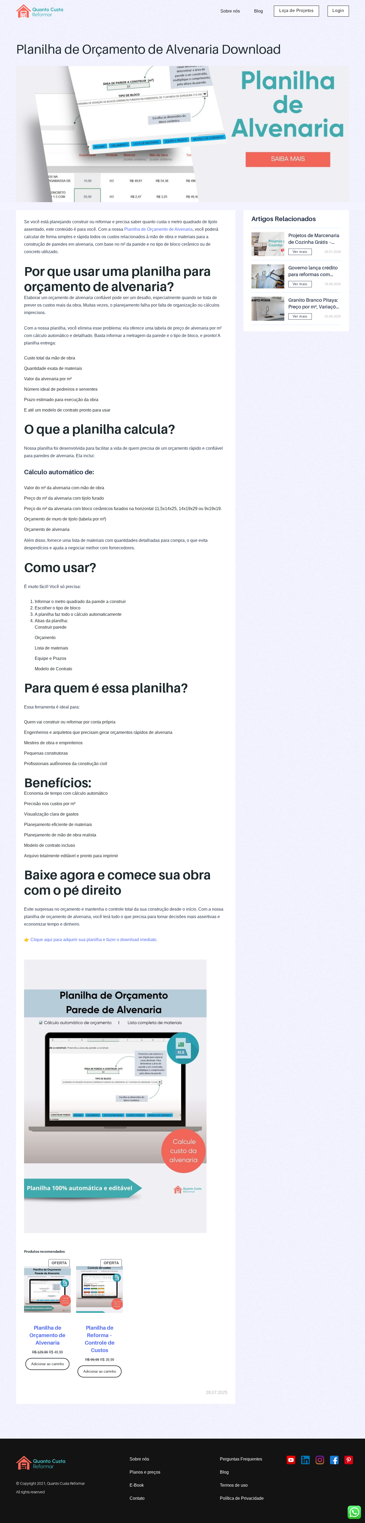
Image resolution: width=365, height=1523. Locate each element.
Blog (258, 11)
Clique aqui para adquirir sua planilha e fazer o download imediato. (93, 939)
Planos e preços (145, 1472)
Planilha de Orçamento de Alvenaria (158, 229)
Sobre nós (230, 11)
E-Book (137, 1485)
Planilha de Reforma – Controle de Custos (100, 1339)
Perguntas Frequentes (241, 1459)
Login (338, 10)
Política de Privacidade (242, 1498)
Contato (137, 1498)
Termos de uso (234, 1485)
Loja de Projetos (296, 10)
